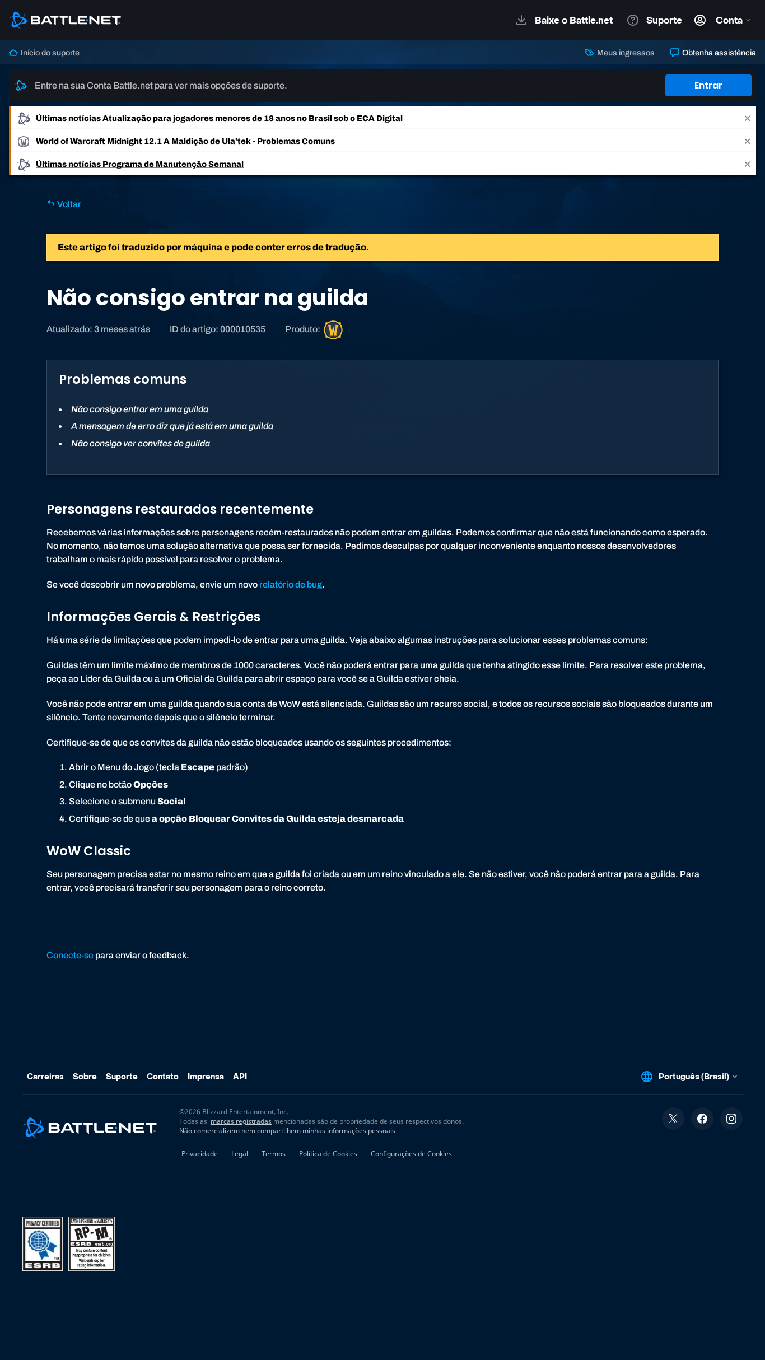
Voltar (68, 204)
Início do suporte (49, 52)
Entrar (708, 85)
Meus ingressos (624, 52)
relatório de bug (290, 584)
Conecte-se (70, 955)
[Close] (747, 117)
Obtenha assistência (718, 52)
